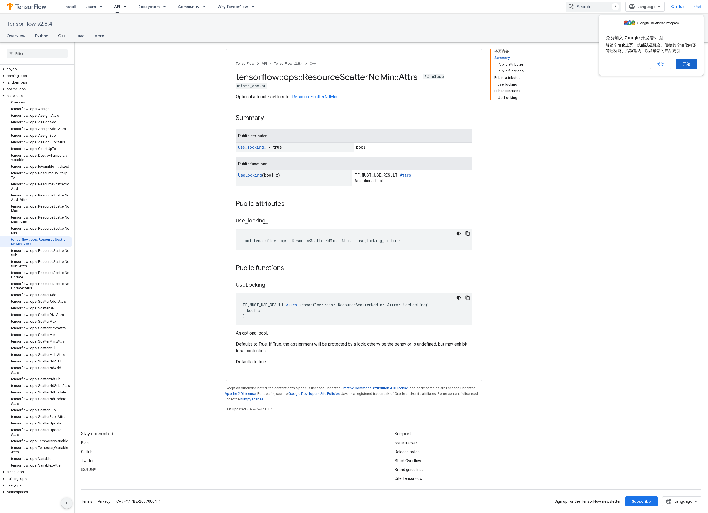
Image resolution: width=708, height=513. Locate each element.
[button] (36, 69)
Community (188, 6)
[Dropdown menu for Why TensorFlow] (254, 6)
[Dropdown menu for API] (127, 6)
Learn (90, 6)
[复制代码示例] (467, 233)
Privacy (104, 501)
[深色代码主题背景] (458, 233)
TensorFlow (245, 63)
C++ (62, 35)
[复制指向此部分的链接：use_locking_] (273, 221)
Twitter (87, 460)
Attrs (405, 175)
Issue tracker (406, 443)
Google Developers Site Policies (314, 394)
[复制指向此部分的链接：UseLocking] (270, 285)
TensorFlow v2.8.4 (29, 23)
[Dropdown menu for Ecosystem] (166, 6)
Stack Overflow (408, 460)
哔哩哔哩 (89, 469)
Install (70, 6)
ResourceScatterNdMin (314, 96)
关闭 (661, 64)
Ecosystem (149, 6)
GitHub (678, 6)
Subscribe (641, 501)
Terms (86, 501)
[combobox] (593, 7)
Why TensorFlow (233, 6)
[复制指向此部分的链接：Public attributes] (290, 204)
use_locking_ (252, 147)
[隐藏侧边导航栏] (66, 503)
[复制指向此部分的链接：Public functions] (289, 268)
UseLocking (250, 175)
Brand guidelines (409, 469)
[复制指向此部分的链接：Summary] (269, 118)
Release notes (407, 452)
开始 (686, 63)
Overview (16, 35)
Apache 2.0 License (240, 394)
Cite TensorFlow (409, 478)
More (99, 35)
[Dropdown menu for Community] (206, 6)
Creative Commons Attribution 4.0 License (374, 388)
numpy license (251, 399)
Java (80, 35)
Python (41, 35)
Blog (85, 443)
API (117, 6)
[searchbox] (37, 53)
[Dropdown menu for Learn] (102, 6)
